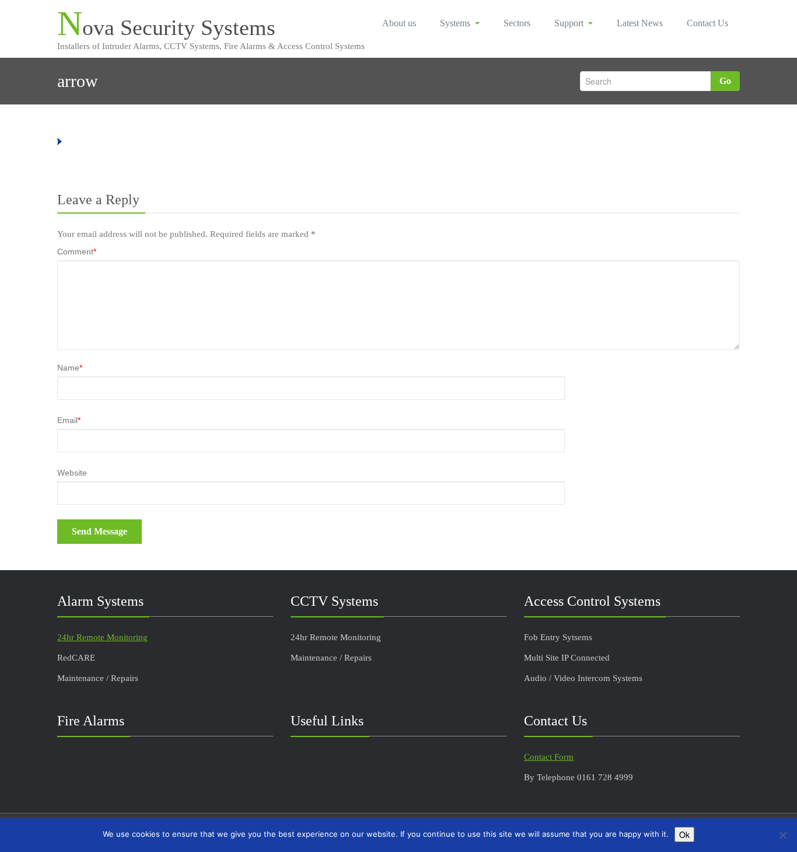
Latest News (640, 23)
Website (72, 472)
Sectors (517, 23)
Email (69, 420)
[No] (782, 835)
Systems (455, 23)
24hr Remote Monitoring (102, 637)
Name (69, 367)
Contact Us (707, 23)
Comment (76, 251)
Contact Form (549, 757)
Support (568, 23)
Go (725, 81)
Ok (684, 834)
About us (399, 23)
